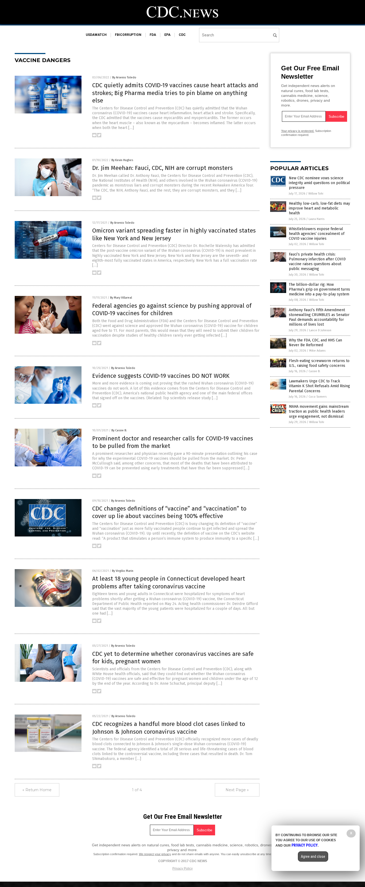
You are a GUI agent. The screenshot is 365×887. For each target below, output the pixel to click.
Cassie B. (314, 371)
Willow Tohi (315, 193)
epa (167, 35)
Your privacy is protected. (297, 130)
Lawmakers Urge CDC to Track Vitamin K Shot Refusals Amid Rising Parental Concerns (319, 386)
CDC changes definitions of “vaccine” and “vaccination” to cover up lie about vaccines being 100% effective (169, 512)
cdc (182, 35)
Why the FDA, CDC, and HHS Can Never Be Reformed (315, 342)
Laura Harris (316, 219)
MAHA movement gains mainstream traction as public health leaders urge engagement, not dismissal (319, 411)
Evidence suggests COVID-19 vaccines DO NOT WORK (161, 375)
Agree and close (313, 856)
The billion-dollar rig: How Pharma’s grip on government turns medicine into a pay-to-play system (319, 289)
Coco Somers (318, 396)
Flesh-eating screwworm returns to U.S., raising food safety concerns (319, 363)
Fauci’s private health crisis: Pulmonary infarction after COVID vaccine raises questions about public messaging (317, 261)
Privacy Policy (182, 868)
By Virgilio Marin (122, 571)
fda (153, 35)
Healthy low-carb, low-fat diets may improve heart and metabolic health (319, 208)
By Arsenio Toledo (124, 77)
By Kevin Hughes (122, 160)
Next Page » (237, 789)
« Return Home (37, 789)
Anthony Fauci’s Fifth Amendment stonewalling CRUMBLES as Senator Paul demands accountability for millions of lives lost (319, 317)
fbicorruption (128, 35)
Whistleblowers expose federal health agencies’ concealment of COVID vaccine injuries (316, 234)
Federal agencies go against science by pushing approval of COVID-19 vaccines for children (171, 309)
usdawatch (96, 35)
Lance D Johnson (320, 330)
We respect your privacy (155, 854)
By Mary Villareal (121, 297)
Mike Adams (317, 350)
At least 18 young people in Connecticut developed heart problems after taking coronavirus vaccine (168, 582)
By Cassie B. (119, 430)
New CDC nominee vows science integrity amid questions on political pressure (319, 183)
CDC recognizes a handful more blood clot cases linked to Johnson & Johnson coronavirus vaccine (168, 727)
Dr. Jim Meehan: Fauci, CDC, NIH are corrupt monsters (162, 168)
